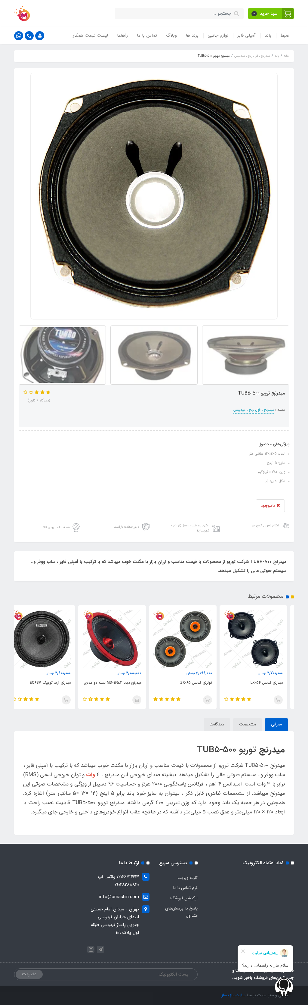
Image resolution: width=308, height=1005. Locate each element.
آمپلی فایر (246, 35)
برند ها (192, 35)
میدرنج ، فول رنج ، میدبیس (253, 410)
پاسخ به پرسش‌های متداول (181, 912)
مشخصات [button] (247, 724)
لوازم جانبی (218, 35)
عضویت (29, 974)
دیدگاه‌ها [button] (217, 724)
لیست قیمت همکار (90, 35)
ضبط (284, 35)
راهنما (122, 35)
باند (268, 35)
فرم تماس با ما (185, 888)
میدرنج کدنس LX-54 (273, 683)
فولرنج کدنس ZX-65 (203, 683)
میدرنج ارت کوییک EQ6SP (56, 683)
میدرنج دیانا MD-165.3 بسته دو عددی (119, 683)
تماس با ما (147, 35)
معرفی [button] (276, 724)
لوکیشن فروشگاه (184, 898)
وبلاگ (171, 35)
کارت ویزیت (187, 877)
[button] (271, 13)
